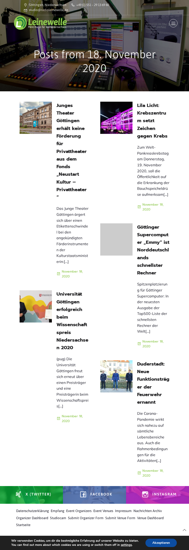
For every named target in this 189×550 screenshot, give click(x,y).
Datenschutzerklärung (32, 511)
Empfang (57, 511)
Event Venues (103, 511)
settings (126, 545)
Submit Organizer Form (85, 518)
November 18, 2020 (72, 274)
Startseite (23, 525)
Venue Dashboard (150, 518)
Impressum (123, 511)
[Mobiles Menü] (173, 23)
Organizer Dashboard (32, 518)
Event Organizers (79, 511)
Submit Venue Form (120, 518)
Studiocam (58, 518)
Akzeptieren (161, 543)
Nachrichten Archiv (147, 511)
